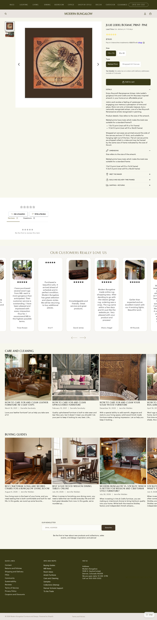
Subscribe (108, 528)
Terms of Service (12, 588)
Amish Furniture (50, 575)
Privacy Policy (10, 591)
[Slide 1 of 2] (9, 26)
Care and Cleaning (51, 578)
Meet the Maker (115, 174)
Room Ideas (48, 572)
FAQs (7, 575)
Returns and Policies (13, 568)
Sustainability (10, 581)
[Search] (5, 13)
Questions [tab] (27, 218)
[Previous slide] (18, 64)
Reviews (8, 585)
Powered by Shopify (46, 616)
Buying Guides (49, 565)
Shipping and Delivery (14, 571)
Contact (8, 565)
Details (109, 89)
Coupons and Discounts (15, 594)
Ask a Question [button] (19, 214)
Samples (47, 581)
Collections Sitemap (51, 585)
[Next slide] (99, 64)
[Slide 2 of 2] (9, 34)
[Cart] (150, 13)
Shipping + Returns (117, 185)
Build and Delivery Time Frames (122, 180)
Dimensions (113, 151)
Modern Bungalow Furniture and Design (24, 616)
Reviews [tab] (11, 218)
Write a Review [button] (40, 214)
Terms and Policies (78, 616)
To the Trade (49, 591)
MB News (47, 568)
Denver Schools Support (53, 588)
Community (10, 578)
